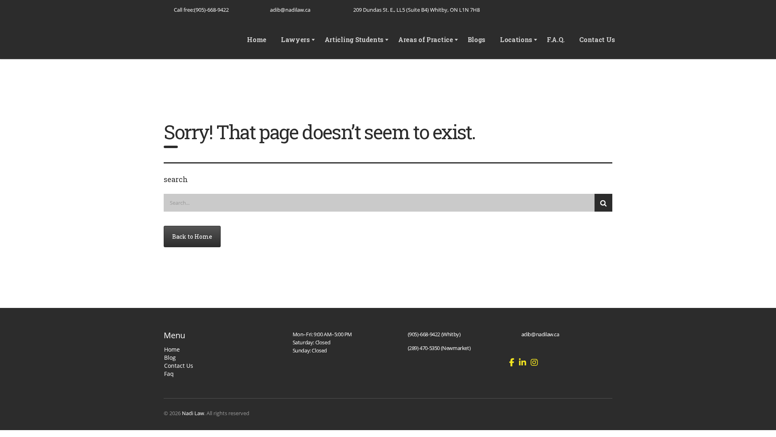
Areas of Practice (425, 39)
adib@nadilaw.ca (290, 9)
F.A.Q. (556, 39)
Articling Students (354, 39)
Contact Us (597, 39)
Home (256, 39)
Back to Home (192, 236)
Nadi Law (193, 413)
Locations (516, 39)
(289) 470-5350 (424, 348)
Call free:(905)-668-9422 (201, 9)
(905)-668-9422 (424, 334)
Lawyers (295, 39)
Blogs (476, 39)
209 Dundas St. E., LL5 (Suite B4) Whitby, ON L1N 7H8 (416, 9)
